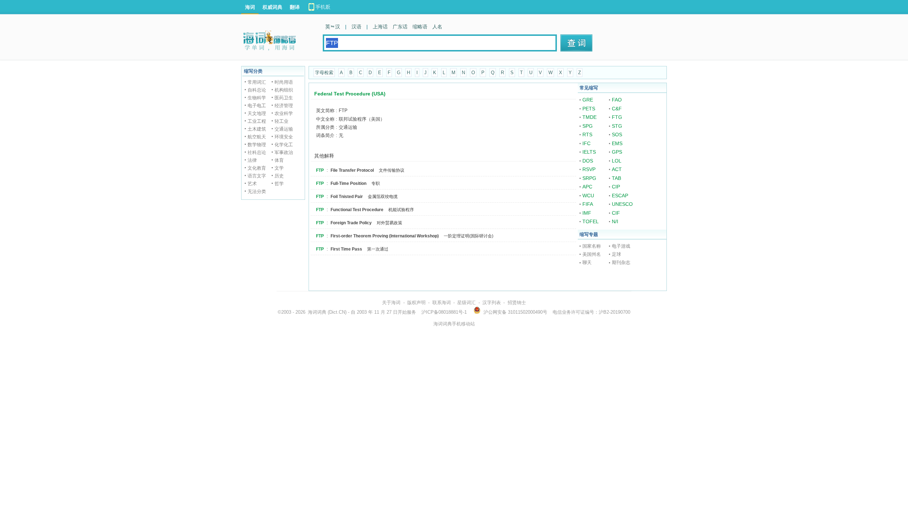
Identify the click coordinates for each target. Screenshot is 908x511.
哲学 (279, 183)
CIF (616, 213)
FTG (617, 117)
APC (587, 186)
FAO (617, 100)
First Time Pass (346, 249)
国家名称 (591, 246)
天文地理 (257, 113)
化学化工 (284, 144)
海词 (250, 7)
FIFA (587, 204)
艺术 (252, 183)
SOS (617, 134)
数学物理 (257, 144)
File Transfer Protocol (352, 170)
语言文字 (257, 175)
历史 (279, 175)
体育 (279, 160)
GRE (587, 100)
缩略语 (420, 26)
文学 (279, 168)
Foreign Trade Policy (351, 222)
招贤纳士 (517, 302)
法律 (252, 160)
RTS (587, 134)
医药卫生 (284, 97)
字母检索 (324, 72)
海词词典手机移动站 (454, 323)
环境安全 (284, 136)
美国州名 (591, 254)
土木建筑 (257, 129)
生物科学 (257, 97)
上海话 (380, 26)
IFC (586, 143)
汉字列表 (491, 302)
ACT (617, 169)
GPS (617, 152)
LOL (616, 161)
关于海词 (391, 302)
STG (617, 126)
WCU (588, 195)
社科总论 (257, 152)
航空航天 (257, 136)
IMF (586, 213)
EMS (617, 143)
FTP (320, 170)
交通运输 (284, 129)
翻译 (295, 7)
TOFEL (590, 221)
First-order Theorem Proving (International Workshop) (385, 235)
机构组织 (284, 90)
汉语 (356, 26)
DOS (587, 161)
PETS (588, 108)
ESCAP (620, 195)
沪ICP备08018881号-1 (444, 312)
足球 (616, 254)
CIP (616, 186)
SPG (587, 126)
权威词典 (272, 7)
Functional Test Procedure (357, 209)
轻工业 (281, 121)
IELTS (589, 152)
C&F (617, 108)
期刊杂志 (621, 262)
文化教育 (257, 168)
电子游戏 (621, 246)
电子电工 (257, 105)
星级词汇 (466, 302)
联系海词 (441, 302)
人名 (437, 26)
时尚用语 (284, 82)
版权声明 (416, 302)
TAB (616, 178)
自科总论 (257, 90)
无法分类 (257, 191)
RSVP (589, 169)
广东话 (400, 26)
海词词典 (317, 312)
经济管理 (284, 105)
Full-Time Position (348, 183)
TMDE (589, 117)
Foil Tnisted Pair (347, 196)
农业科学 (284, 113)
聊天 (587, 262)
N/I (615, 221)
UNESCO (622, 204)
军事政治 (284, 152)
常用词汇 (257, 82)
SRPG (589, 178)
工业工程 (257, 121)
